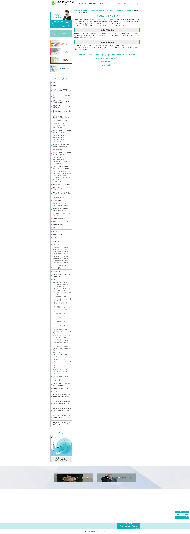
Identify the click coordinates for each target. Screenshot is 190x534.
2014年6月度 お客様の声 (61, 262)
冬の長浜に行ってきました (61, 340)
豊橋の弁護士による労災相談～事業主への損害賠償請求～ (62, 209)
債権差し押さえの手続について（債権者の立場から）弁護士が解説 (62, 90)
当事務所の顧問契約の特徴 (61, 205)
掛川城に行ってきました (60, 371)
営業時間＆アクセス (58, 234)
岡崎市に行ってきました (60, 369)
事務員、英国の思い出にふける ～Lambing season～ (63, 289)
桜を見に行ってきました (60, 282)
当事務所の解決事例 (58, 224)
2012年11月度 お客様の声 (61, 247)
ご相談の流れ (56, 241)
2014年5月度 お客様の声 (61, 260)
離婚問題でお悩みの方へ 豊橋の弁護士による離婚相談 (62, 131)
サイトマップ (56, 82)
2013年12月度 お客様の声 (61, 256)
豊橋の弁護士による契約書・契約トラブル (62, 193)
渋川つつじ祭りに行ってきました (62, 366)
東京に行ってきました (60, 352)
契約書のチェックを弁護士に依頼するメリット (62, 96)
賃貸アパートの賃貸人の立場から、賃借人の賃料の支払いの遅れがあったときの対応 (107, 55)
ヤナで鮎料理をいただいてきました (62, 318)
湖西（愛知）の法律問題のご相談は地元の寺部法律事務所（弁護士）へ (62, 417)
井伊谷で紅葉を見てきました (62, 335)
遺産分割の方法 (58, 157)
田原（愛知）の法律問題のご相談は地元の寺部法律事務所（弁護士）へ (62, 403)
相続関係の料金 (58, 163)
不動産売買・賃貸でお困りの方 (106, 58)
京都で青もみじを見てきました (62, 296)
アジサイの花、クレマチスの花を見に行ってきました (62, 299)
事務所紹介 (56, 231)
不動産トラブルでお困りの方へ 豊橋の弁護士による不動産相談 (62, 167)
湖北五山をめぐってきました (62, 337)
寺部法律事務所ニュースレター (61, 376)
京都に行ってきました (60, 359)
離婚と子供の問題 (59, 139)
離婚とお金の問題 (59, 137)
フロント (55, 85)
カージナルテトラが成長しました (62, 310)
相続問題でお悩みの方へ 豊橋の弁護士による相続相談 (62, 153)
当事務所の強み (110, 3)
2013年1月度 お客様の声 (61, 251)
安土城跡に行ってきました (61, 346)
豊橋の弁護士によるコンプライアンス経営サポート (62, 188)
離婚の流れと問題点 (59, 135)
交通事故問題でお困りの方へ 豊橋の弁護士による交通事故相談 (62, 117)
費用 (125, 3)
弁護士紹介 (101, 3)
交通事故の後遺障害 (59, 125)
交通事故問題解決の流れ (60, 120)
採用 (136, 3)
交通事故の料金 (58, 127)
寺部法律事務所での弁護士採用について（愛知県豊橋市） (62, 384)
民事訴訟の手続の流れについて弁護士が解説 (62, 106)
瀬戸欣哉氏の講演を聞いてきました (62, 332)
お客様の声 (56, 244)
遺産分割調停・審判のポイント (62, 161)
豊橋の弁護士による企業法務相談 (62, 184)
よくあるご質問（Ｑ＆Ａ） (60, 380)
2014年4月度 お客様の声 (61, 258)
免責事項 (55, 391)
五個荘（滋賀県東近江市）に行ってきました (62, 314)
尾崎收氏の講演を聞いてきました (62, 343)
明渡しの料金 (106, 65)
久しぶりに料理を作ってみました (62, 326)
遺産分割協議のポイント (60, 159)
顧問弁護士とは (57, 200)
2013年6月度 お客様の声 (61, 254)
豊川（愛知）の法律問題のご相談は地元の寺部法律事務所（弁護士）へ (62, 396)
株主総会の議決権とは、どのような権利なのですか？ (62, 101)
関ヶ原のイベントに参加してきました (62, 362)
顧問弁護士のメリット (60, 203)
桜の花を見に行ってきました (62, 354)
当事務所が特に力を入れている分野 (87, 3)
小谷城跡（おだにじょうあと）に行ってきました (62, 285)
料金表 (54, 237)
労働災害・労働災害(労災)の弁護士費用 (62, 214)
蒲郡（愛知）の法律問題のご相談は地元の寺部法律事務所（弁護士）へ (62, 410)
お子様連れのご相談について (60, 221)
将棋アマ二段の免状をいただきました (62, 293)
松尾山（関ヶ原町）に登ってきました (62, 303)
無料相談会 (119, 3)
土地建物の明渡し (107, 62)
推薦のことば (56, 271)
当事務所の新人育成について (60, 388)
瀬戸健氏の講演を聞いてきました (62, 322)
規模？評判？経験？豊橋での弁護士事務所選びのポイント (62, 275)
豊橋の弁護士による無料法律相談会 (62, 111)
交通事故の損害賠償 (59, 123)
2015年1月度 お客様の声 (61, 265)
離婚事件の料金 (58, 142)
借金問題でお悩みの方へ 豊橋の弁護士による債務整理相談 (62, 145)
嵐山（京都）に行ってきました (62, 329)
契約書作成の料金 (59, 197)
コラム (54, 279)
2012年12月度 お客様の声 (61, 249)
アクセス (131, 3)
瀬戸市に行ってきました (60, 357)
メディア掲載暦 (57, 268)
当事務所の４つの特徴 (59, 218)
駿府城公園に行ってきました (62, 307)
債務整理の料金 (58, 149)
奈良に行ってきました (60, 373)
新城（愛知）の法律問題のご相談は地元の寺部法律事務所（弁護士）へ (62, 424)
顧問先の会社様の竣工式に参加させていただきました (62, 349)
